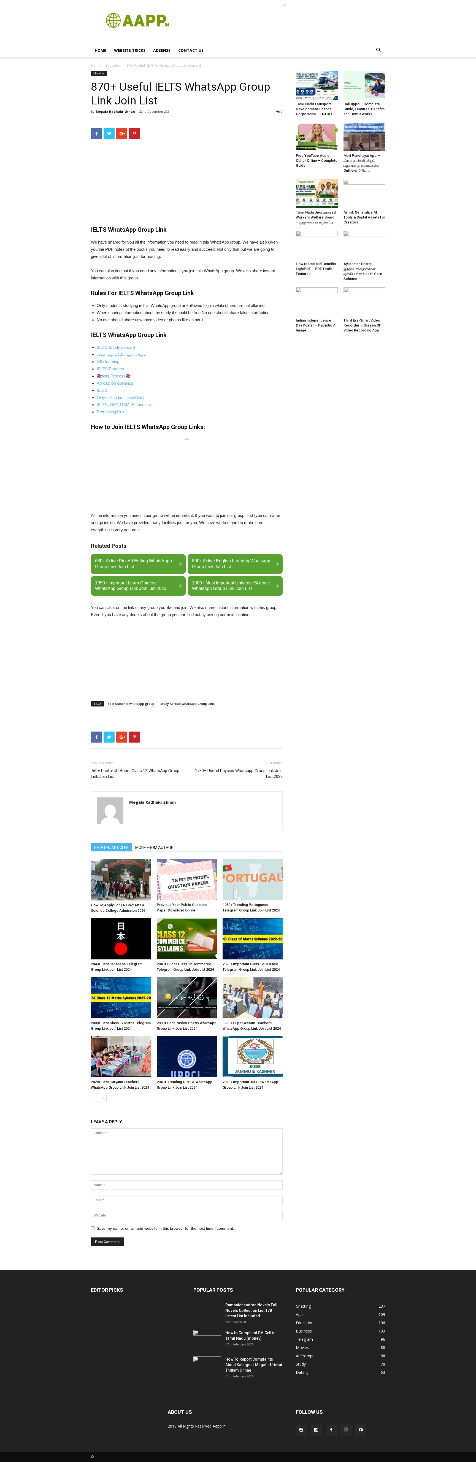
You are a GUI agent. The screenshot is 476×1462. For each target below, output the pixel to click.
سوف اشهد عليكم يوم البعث (121, 354)
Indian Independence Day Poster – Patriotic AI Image (316, 325)
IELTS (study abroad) (116, 347)
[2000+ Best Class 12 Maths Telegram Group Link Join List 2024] (121, 997)
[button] (378, 50)
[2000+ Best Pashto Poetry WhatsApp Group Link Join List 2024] (187, 997)
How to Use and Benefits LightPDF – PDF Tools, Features (316, 269)
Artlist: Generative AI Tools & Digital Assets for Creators (364, 217)
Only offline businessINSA (120, 397)
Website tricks (129, 50)
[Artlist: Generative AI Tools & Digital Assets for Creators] (364, 193)
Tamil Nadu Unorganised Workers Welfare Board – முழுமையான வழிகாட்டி (316, 217)
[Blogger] (301, 1430)
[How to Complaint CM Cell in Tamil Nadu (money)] (207, 1339)
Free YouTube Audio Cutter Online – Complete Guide (316, 160)
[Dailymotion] (316, 1430)
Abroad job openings (115, 383)
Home (100, 50)
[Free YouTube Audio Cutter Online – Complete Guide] (317, 137)
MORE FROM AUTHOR (154, 847)
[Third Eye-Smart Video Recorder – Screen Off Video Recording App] (364, 301)
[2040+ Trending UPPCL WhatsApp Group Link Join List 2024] (187, 1056)
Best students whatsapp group (131, 704)
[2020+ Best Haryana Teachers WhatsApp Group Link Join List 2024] (121, 1056)
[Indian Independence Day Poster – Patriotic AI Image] (317, 301)
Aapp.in (219, 1426)
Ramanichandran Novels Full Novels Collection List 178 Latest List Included (251, 1310)
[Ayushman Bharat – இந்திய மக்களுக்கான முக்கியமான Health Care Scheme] (364, 245)
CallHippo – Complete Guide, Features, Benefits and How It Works (364, 109)
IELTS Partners (110, 368)
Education (113, 65)
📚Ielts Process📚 (114, 376)
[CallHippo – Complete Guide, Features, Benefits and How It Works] (364, 85)
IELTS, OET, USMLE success (124, 404)
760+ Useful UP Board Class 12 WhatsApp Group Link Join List (135, 773)
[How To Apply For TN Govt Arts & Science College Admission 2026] (121, 879)
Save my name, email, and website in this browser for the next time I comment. (165, 1228)
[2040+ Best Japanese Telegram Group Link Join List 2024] (121, 938)
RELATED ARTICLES (111, 847)
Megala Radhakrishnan (115, 111)
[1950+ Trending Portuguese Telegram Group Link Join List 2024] (253, 879)
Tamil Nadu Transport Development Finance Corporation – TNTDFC (315, 109)
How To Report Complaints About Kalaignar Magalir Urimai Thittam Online (253, 1364)
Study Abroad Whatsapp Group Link (187, 704)
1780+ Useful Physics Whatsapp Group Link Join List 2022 (239, 773)
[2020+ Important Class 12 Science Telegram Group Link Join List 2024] (253, 938)
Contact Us (191, 50)
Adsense (162, 50)
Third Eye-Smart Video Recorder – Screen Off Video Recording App (363, 325)
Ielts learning (108, 361)
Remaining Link (111, 411)
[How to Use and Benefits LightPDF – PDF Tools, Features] (317, 245)
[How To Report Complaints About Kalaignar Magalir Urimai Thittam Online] (207, 1366)
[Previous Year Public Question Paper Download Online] (187, 879)
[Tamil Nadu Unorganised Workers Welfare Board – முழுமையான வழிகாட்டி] (317, 193)
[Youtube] (360, 1430)
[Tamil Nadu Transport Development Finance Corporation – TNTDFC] (317, 85)
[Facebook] (331, 1430)
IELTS (102, 390)
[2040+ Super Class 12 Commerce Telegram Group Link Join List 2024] (187, 938)
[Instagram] (345, 1430)
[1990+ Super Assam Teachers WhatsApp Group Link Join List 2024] (253, 997)
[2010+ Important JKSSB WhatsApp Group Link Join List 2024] (253, 1056)
